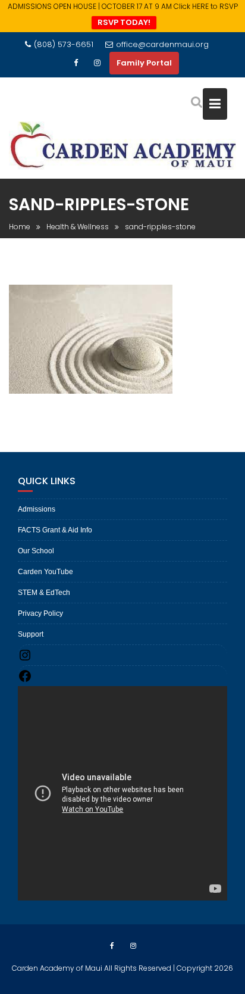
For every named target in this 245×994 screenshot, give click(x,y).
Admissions (36, 509)
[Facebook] (76, 63)
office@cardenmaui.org (162, 44)
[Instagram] (97, 63)
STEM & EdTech (44, 592)
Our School (36, 551)
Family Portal (144, 62)
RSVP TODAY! (124, 22)
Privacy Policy (40, 613)
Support (30, 634)
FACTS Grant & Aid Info (55, 530)
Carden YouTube (45, 572)
